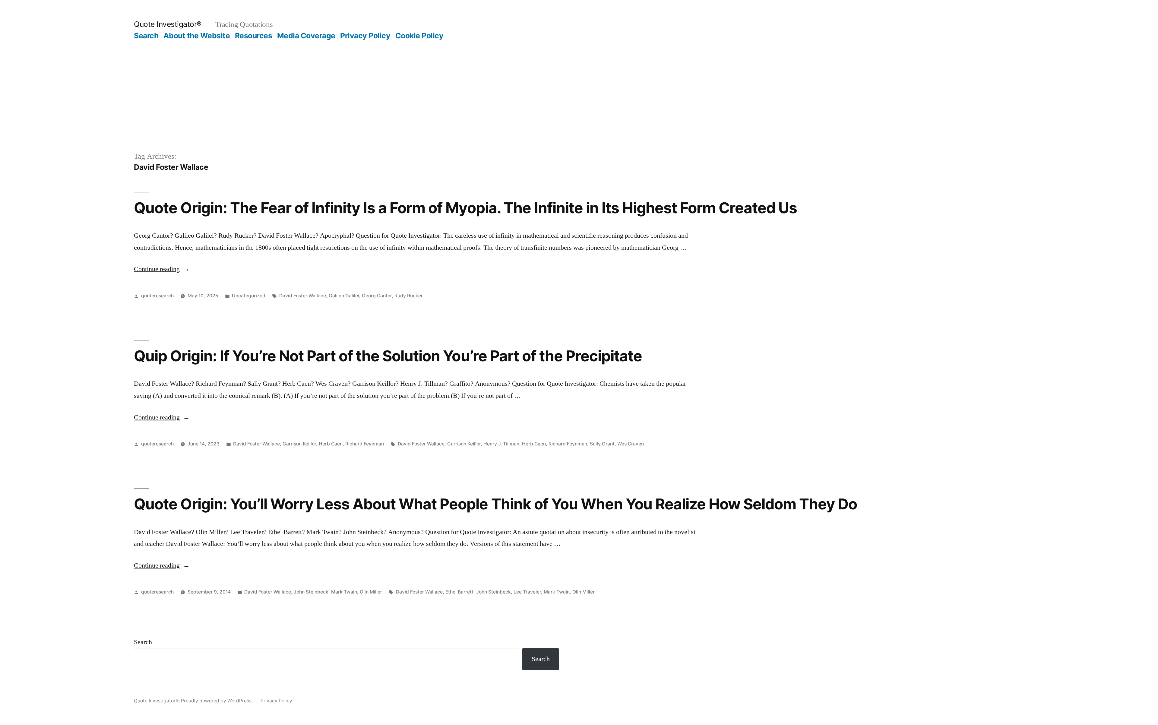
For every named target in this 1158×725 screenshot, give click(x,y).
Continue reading (162, 269)
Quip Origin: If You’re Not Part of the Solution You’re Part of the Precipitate (388, 356)
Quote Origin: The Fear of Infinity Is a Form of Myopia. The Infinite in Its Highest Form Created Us (465, 208)
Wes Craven (630, 444)
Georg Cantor (377, 296)
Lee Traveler (527, 592)
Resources (253, 35)
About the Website (196, 35)
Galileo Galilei (344, 296)
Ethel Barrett (459, 592)
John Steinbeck (311, 592)
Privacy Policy (365, 35)
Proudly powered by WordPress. (217, 701)
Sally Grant (602, 444)
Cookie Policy (419, 35)
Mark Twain (344, 592)
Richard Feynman (364, 444)
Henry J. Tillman (501, 444)
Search (146, 35)
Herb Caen (331, 444)
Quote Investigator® (168, 24)
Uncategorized (248, 296)
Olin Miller (371, 592)
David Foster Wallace (302, 296)
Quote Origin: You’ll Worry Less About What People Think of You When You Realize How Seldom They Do (495, 504)
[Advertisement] (579, 105)
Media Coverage (306, 35)
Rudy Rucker (408, 296)
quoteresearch (157, 296)
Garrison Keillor (299, 444)
